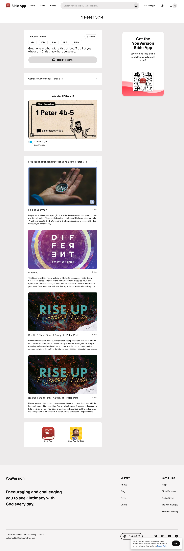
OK (176, 543)
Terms (41, 534)
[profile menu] (172, 6)
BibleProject (39, 145)
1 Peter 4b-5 (43, 141)
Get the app (149, 5)
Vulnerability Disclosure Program (20, 538)
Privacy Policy (30, 534)
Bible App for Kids (76, 441)
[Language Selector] (162, 6)
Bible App (48, 441)
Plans (42, 5)
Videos (52, 5)
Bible (32, 5)
